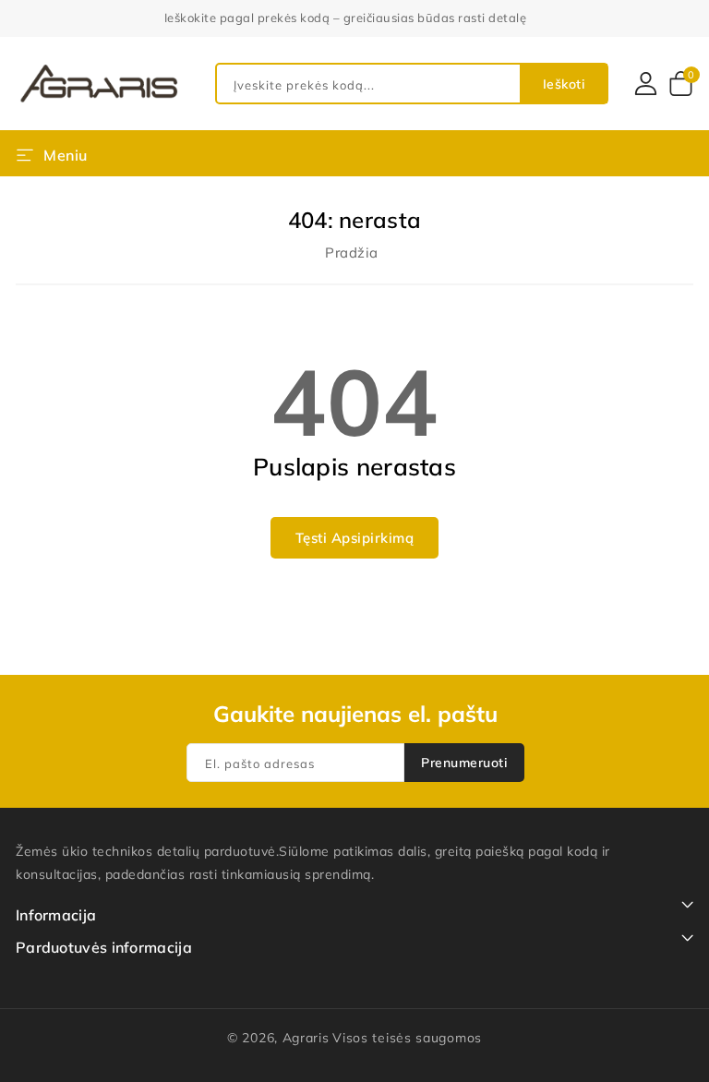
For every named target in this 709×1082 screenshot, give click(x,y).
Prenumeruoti (464, 762)
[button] (52, 153)
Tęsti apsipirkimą (355, 538)
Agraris (306, 1037)
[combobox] (411, 83)
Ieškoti (564, 84)
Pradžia (352, 252)
